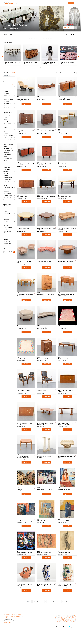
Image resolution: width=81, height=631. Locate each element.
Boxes (5, 142)
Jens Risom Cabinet (22, 196)
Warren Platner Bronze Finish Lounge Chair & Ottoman (24, 99)
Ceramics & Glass (8, 195)
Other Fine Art (7, 105)
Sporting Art (6, 101)
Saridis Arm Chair (41, 390)
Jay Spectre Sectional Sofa (44, 261)
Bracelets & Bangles (8, 158)
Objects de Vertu (7, 167)
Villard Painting (20, 489)
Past (10, 81)
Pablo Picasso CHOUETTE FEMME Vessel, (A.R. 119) (48, 63)
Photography (6, 93)
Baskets (6, 119)
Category (5, 84)
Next (66, 601)
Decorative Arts (6, 110)
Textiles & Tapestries (8, 135)
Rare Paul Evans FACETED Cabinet (30, 63)
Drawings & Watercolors (9, 107)
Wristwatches (7, 202)
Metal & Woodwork (8, 137)
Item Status (5, 78)
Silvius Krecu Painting (42, 521)
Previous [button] (2, 56)
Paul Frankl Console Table (64, 196)
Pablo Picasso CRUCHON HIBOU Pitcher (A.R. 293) (46, 585)
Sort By (56, 72)
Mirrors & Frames (7, 179)
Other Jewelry (7, 169)
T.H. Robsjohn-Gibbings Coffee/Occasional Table (23, 457)
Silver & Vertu (7, 129)
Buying (37, 3)
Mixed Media (6, 89)
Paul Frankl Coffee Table (23, 228)
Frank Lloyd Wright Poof (23, 327)
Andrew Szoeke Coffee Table (65, 261)
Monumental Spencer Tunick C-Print (68, 63)
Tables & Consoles (8, 154)
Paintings (6, 91)
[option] (12, 55)
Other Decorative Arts (8, 144)
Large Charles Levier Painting (44, 489)
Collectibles (5, 221)
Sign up (64, 3)
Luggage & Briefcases (8, 215)
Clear (13, 78)
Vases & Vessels (7, 139)
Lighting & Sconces (8, 181)
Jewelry (5, 156)
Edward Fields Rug (21, 358)
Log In (71, 3)
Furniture (5, 146)
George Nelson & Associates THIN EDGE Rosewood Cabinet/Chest (25, 131)
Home (23, 3)
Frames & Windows (8, 123)
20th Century (6, 171)
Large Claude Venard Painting (24, 552)
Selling (43, 3)
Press (54, 3)
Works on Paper (7, 103)
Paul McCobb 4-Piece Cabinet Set (46, 196)
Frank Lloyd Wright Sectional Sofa (46, 327)
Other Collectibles (7, 237)
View (72, 72)
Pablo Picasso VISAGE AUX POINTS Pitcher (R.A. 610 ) (65, 585)
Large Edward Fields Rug (64, 327)
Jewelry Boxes (7, 160)
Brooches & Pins (7, 165)
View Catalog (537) (68, 27)
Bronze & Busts (7, 121)
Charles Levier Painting (64, 489)
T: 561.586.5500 (8, 619)
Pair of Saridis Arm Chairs (23, 390)
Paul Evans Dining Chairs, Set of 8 (12, 63)
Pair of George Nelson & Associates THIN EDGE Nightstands (67, 99)
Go (13, 251)
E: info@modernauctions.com (11, 620)
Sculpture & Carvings (8, 207)
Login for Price (26, 104)
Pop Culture (5, 239)
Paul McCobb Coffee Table (64, 163)
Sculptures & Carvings (8, 99)
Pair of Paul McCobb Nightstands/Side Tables (64, 131)
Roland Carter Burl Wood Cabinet (45, 294)
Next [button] (78, 56)
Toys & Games (7, 241)
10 (56, 601)
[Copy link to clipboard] (66, 35)
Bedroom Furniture (8, 148)
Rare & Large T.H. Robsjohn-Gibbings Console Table (65, 424)
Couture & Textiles (7, 213)
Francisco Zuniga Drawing (44, 552)
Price (4, 248)
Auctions (30, 3)
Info (59, 3)
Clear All (13, 72)
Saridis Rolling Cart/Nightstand (45, 358)
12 (62, 601)
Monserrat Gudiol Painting (64, 521)
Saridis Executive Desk (64, 358)
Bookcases (6, 191)
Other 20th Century (8, 197)
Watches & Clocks (7, 199)
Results (49, 3)
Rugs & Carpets (7, 193)
